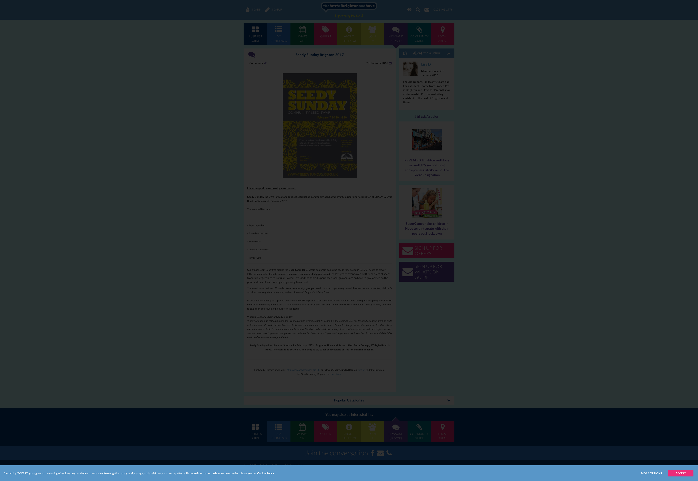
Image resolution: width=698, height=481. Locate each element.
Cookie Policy (265, 473)
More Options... (652, 473)
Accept (681, 473)
